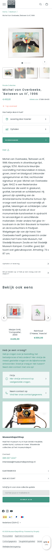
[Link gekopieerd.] (21, 156)
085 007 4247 (9, 458)
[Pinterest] (16, 156)
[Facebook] (11, 156)
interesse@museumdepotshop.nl (19, 461)
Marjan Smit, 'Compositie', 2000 (15, 332)
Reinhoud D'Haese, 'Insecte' (38, 332)
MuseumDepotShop (16, 531)
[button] (40, 4)
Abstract (12, 12)
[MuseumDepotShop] (11, 4)
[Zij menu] (5, 4)
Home (5, 12)
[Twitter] (6, 156)
